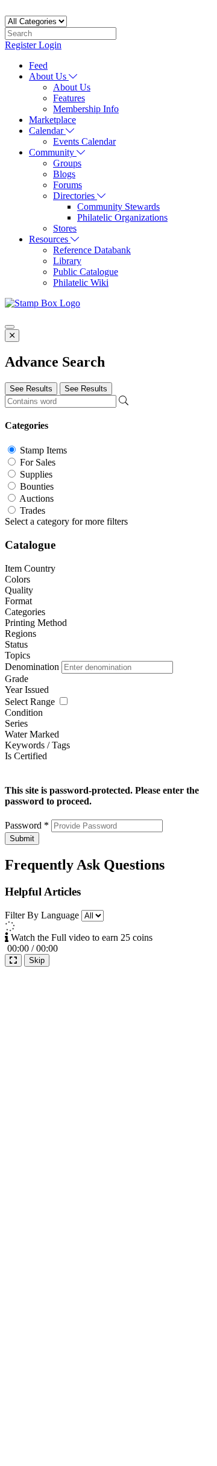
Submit (22, 838)
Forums (67, 185)
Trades (32, 510)
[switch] (64, 701)
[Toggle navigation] (9, 327)
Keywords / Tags (37, 745)
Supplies (36, 474)
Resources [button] (50, 239)
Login (50, 45)
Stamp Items (43, 450)
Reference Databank (92, 250)
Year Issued (27, 689)
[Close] (12, 335)
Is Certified (26, 756)
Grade (16, 679)
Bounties (37, 486)
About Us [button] (49, 76)
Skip (37, 960)
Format (18, 601)
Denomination (33, 667)
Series (16, 723)
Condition (24, 712)
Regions (20, 633)
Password (27, 825)
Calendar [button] (47, 130)
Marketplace (52, 120)
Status (16, 644)
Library (67, 261)
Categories (25, 612)
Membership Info (86, 109)
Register (22, 45)
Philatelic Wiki (80, 282)
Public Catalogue (85, 272)
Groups (67, 163)
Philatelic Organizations (122, 217)
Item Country (30, 568)
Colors (17, 579)
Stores (65, 228)
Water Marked (32, 734)
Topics (17, 655)
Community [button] (53, 152)
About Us (71, 87)
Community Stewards (118, 206)
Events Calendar (84, 141)
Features (69, 98)
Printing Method (36, 623)
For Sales (37, 462)
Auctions (36, 498)
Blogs (64, 174)
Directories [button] (75, 196)
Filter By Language (42, 915)
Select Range (30, 702)
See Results (31, 388)
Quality (19, 590)
